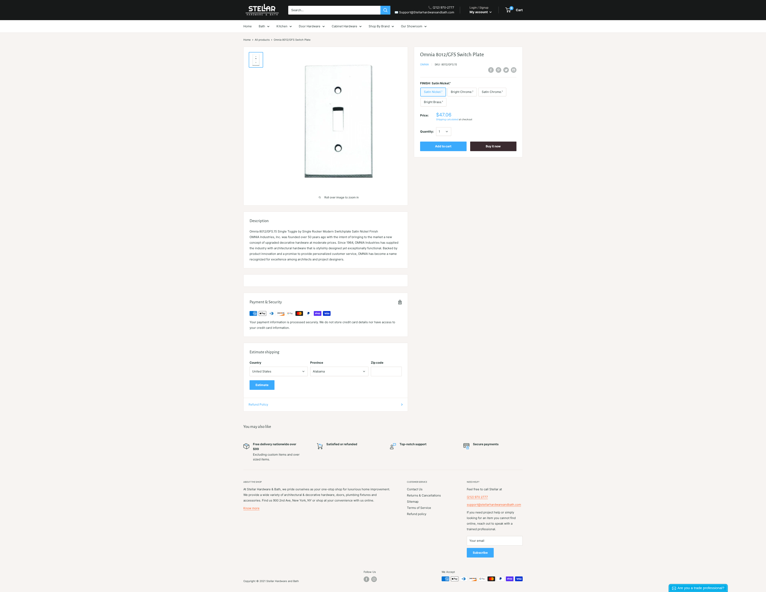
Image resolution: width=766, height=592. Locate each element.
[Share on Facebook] (491, 70)
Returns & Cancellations (424, 495)
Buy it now (493, 146)
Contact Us (414, 489)
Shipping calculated (447, 119)
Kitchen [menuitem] (281, 26)
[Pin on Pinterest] (498, 70)
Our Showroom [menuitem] (411, 26)
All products (262, 39)
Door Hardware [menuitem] (309, 26)
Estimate (262, 385)
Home (247, 39)
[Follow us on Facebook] (366, 579)
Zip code (377, 362)
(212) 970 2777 (477, 497)
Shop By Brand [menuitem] (379, 26)
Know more (251, 508)
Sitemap (413, 501)
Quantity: (427, 131)
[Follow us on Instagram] (374, 579)
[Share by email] (513, 70)
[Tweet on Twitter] (506, 70)
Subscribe (480, 553)
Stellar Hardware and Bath (282, 581)
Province (316, 362)
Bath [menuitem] (262, 26)
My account (479, 12)
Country (255, 362)
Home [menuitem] (247, 26)
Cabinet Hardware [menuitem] (344, 26)
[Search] (385, 10)
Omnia (424, 64)
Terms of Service (419, 508)
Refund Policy (258, 404)
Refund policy (416, 514)
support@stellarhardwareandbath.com (494, 504)
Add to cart (443, 146)
